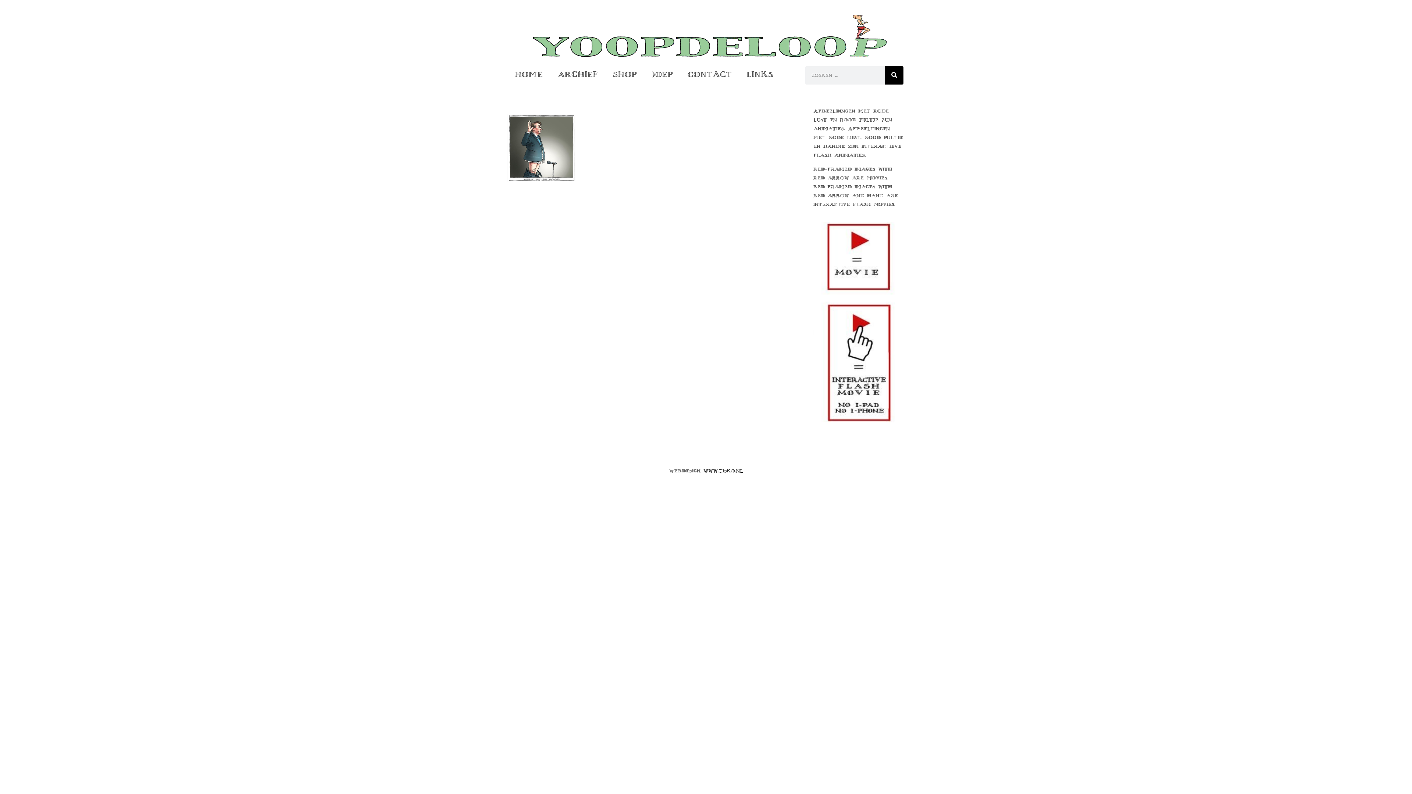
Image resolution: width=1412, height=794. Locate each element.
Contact (710, 74)
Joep (662, 74)
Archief (577, 74)
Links (759, 74)
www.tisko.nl (723, 471)
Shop (625, 74)
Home (529, 74)
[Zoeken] (894, 75)
